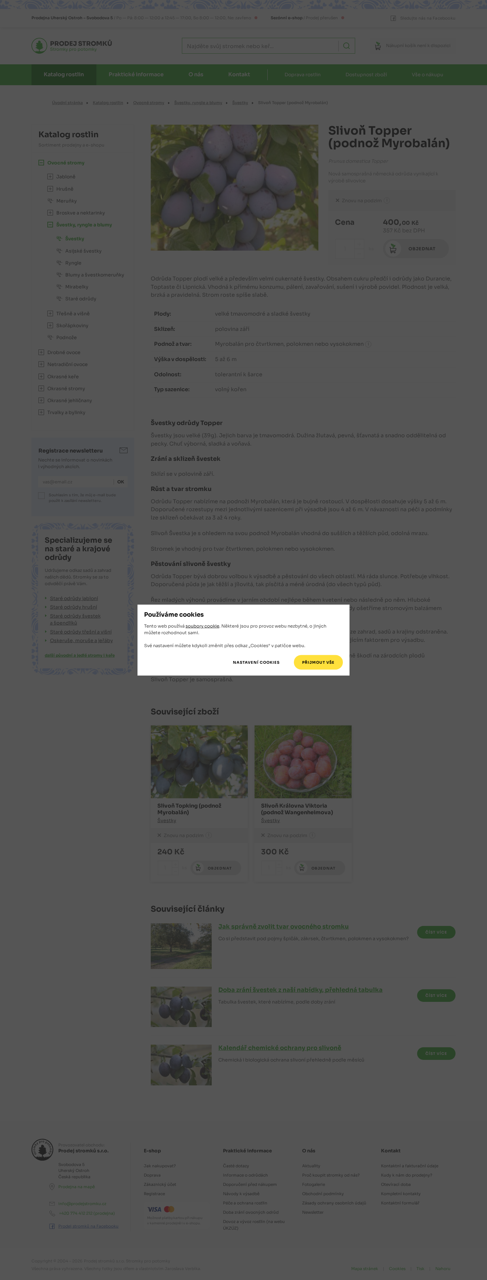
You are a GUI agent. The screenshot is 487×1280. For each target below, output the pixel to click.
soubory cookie (202, 626)
